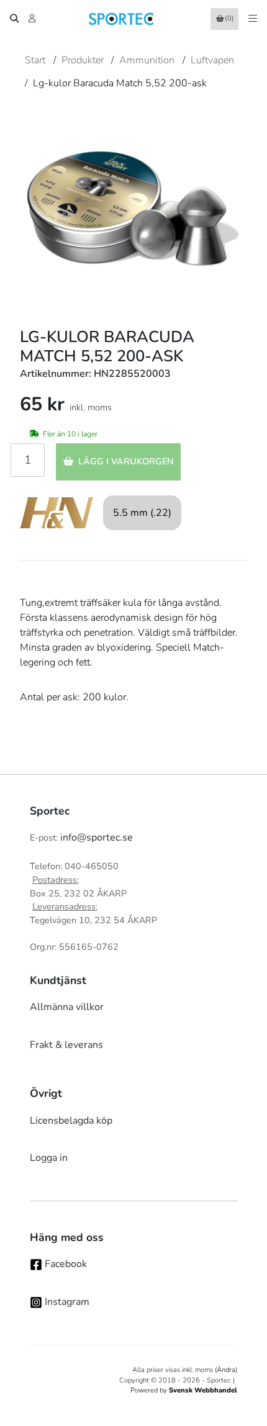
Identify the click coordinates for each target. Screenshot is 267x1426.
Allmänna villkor (67, 1007)
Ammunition (146, 60)
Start (35, 60)
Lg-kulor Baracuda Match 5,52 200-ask (120, 83)
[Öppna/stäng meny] (252, 18)
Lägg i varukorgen (126, 461)
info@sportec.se (96, 837)
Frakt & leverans (66, 1045)
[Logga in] (33, 18)
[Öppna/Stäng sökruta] (14, 18)
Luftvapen (212, 60)
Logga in (49, 1158)
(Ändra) (226, 1369)
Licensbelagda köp (71, 1120)
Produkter (82, 60)
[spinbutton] (27, 460)
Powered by (183, 1390)
